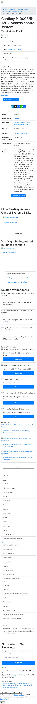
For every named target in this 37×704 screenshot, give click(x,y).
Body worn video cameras (11, 579)
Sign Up (18, 663)
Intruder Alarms (8, 496)
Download (18, 298)
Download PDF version (18, 195)
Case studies (7, 513)
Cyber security (7, 557)
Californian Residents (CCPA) (12, 619)
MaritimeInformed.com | (24, 685)
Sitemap (5, 606)
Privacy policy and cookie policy (13, 614)
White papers (7, 526)
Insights (5, 509)
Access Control (8, 492)
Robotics (5, 566)
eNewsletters (7, 602)
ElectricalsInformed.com (10, 687)
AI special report (8, 534)
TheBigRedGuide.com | (23, 683)
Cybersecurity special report (12, 538)
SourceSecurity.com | (9, 683)
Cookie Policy (4, 699)
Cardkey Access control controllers (18, 278)
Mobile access (7, 549)
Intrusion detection (9, 574)
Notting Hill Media (17, 675)
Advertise (6, 585)
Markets (5, 517)
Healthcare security (9, 553)
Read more (4, 96)
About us (5, 589)
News (4, 505)
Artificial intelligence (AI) (11, 545)
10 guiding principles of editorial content (16, 593)
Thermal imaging (8, 570)
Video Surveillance (9, 488)
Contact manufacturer (11, 100)
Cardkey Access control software (17, 282)
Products (5, 484)
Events (5, 522)
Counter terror (7, 562)
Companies (6, 501)
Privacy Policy (19, 695)
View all (18, 234)
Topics (3, 542)
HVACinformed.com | (9, 685)
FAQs (4, 598)
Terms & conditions (9, 610)
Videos (5, 530)
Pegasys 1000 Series (14, 49)
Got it (2, 703)
